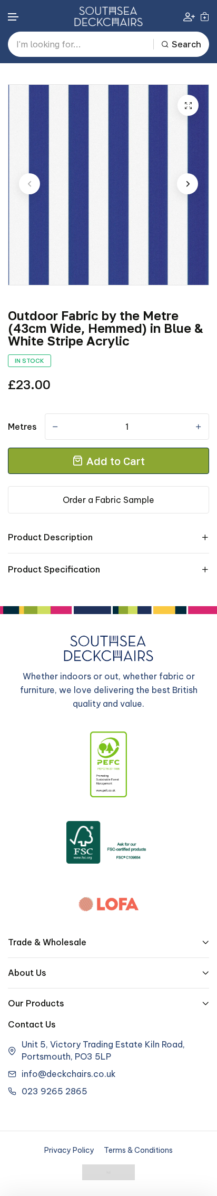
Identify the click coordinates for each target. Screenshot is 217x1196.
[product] (188, 105)
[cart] (204, 16)
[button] (13, 17)
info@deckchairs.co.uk (69, 1074)
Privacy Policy (69, 1150)
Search (186, 44)
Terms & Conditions (138, 1150)
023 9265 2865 (54, 1091)
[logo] (108, 16)
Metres (22, 426)
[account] (189, 17)
